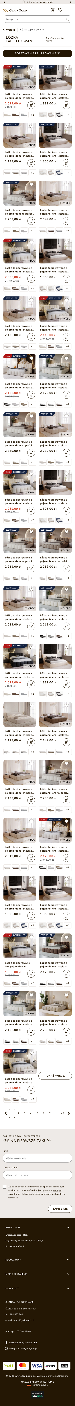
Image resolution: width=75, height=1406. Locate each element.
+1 (32, 172)
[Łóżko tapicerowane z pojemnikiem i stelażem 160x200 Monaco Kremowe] (55, 888)
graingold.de (40, 1385)
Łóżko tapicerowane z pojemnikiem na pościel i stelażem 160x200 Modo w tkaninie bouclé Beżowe (20, 559)
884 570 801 (16, 1314)
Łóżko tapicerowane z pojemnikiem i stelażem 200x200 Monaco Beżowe (55, 270)
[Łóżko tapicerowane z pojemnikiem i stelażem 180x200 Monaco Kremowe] (55, 656)
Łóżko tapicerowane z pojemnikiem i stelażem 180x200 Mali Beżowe (19, 733)
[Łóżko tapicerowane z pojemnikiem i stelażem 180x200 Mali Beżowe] (20, 714)
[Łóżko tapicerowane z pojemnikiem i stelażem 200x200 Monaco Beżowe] (55, 251)
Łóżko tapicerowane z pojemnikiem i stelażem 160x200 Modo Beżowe (19, 1022)
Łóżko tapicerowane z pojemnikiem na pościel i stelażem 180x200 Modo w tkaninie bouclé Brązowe (55, 559)
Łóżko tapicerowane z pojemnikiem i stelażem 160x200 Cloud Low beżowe (19, 328)
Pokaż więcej (55, 1075)
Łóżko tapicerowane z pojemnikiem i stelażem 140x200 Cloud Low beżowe (19, 617)
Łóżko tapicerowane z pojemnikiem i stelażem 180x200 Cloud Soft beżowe (55, 1022)
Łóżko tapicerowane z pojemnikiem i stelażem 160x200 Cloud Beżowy (19, 270)
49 (62, 1113)
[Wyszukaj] (65, 19)
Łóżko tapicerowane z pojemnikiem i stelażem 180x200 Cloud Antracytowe (19, 675)
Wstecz (10, 30)
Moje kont (12, 1288)
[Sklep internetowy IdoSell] (37, 1394)
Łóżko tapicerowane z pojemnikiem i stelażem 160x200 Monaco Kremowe (55, 907)
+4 (67, 115)
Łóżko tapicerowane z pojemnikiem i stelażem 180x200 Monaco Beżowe (55, 96)
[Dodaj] (31, 105)
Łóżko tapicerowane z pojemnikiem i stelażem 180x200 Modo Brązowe (55, 964)
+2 (32, 115)
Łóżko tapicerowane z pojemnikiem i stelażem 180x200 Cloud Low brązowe (55, 733)
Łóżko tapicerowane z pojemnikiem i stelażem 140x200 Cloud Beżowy (19, 501)
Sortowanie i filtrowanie (35, 53)
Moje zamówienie (16, 1274)
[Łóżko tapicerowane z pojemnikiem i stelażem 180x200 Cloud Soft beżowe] (55, 1003)
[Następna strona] (69, 1113)
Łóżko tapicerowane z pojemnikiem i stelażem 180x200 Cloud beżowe (19, 386)
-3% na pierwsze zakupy (27, 1141)
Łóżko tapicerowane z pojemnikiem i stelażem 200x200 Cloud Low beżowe (55, 443)
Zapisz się (60, 1209)
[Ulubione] (60, 10)
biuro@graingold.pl (23, 1320)
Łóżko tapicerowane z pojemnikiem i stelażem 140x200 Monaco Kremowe (19, 907)
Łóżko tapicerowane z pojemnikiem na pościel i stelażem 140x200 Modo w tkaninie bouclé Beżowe (55, 791)
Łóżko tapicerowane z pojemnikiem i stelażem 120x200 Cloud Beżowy (19, 1080)
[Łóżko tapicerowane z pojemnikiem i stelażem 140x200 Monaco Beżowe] (55, 482)
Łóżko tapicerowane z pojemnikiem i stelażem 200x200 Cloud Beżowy (55, 328)
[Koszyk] (53, 10)
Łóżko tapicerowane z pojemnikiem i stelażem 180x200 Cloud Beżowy (19, 96)
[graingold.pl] (15, 10)
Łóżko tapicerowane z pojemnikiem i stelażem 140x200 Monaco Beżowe (55, 501)
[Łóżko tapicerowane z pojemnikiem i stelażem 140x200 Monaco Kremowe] (20, 888)
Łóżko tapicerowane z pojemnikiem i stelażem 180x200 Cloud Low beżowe (19, 154)
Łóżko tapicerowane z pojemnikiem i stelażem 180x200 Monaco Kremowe (55, 675)
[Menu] (68, 10)
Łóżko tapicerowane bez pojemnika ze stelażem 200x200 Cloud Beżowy (17, 964)
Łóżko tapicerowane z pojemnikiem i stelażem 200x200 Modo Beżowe (55, 617)
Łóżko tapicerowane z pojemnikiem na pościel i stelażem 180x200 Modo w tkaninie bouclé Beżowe (20, 212)
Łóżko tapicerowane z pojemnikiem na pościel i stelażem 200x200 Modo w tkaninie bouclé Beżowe (20, 443)
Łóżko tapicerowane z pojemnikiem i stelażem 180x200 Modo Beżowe (55, 386)
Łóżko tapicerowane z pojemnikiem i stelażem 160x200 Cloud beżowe (55, 849)
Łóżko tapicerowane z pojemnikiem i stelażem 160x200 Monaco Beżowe (55, 154)
